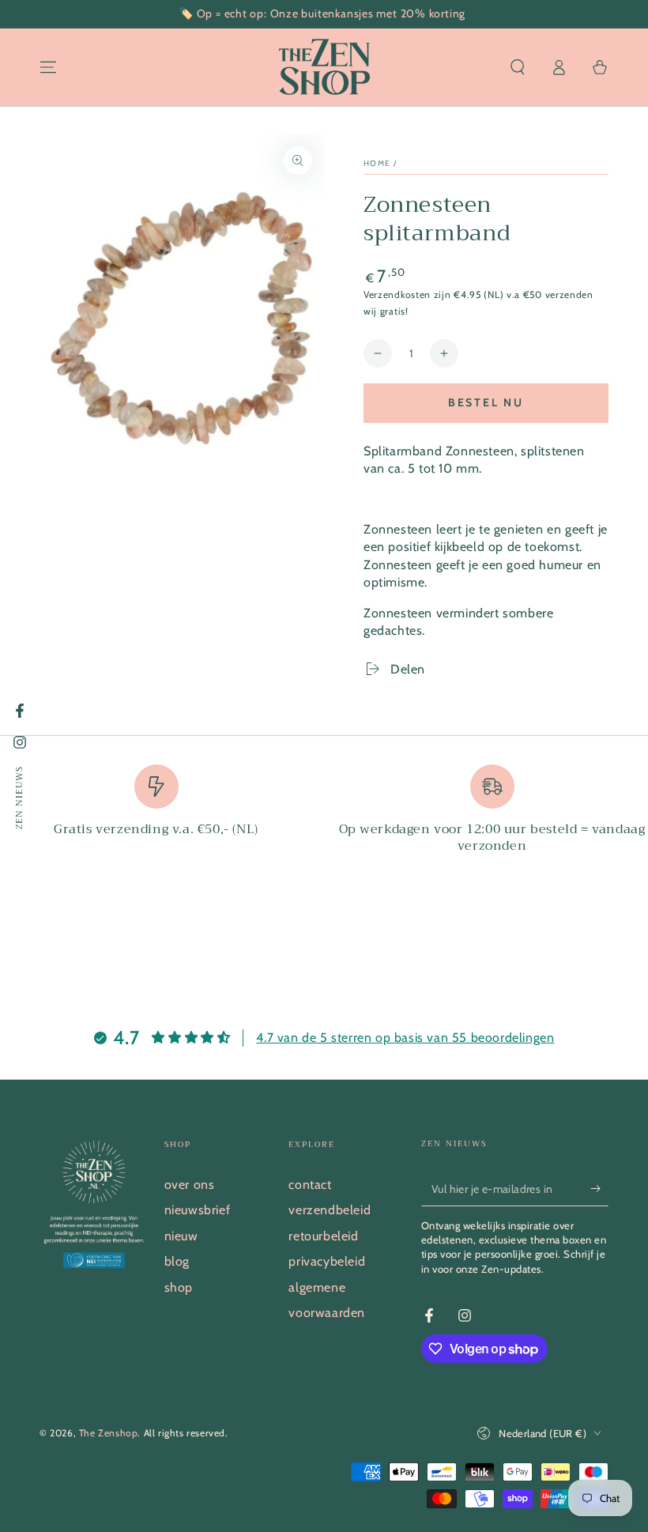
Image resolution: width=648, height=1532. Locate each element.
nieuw (181, 1235)
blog (177, 1261)
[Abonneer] (599, 1188)
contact (309, 1184)
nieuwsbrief (197, 1209)
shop (178, 1287)
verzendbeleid (329, 1209)
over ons (189, 1184)
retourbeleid (323, 1235)
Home (377, 163)
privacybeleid (326, 1261)
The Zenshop (108, 1433)
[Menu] (48, 67)
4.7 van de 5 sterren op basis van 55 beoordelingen (405, 1037)
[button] (517, 67)
